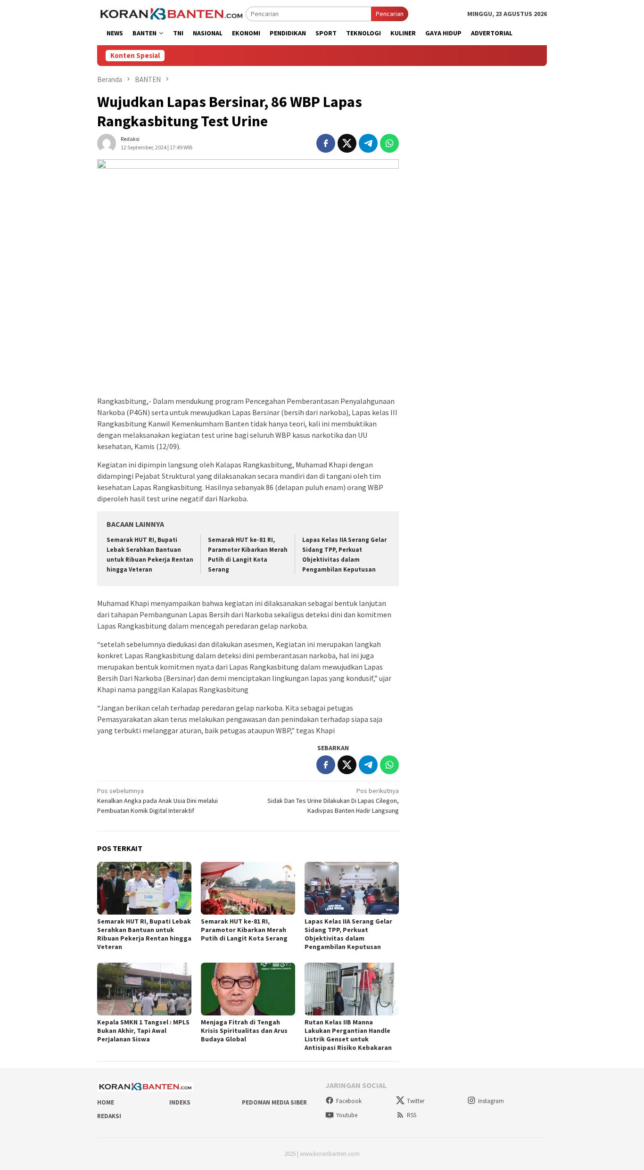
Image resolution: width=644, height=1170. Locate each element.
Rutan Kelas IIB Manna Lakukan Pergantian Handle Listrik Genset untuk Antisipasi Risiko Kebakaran (348, 1035)
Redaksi (109, 1116)
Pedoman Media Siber (274, 1102)
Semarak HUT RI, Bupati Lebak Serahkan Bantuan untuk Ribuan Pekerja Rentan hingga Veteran (144, 934)
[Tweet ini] (347, 143)
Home (105, 1102)
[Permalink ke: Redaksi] (106, 142)
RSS (411, 1115)
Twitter (415, 1101)
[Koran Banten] (171, 13)
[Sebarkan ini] (325, 143)
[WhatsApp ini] (389, 143)
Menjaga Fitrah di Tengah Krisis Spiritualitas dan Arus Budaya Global (244, 1030)
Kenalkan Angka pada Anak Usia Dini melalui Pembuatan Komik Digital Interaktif (157, 800)
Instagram (491, 1101)
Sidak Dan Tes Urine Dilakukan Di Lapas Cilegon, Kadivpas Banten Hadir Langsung (333, 800)
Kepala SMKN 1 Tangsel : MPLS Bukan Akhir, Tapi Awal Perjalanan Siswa (143, 1030)
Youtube (346, 1115)
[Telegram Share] (368, 143)
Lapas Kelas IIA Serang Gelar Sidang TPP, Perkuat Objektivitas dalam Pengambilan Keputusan (348, 934)
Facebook (349, 1101)
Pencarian (390, 13)
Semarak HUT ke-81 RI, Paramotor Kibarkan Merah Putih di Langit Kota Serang (244, 929)
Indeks (179, 1102)
